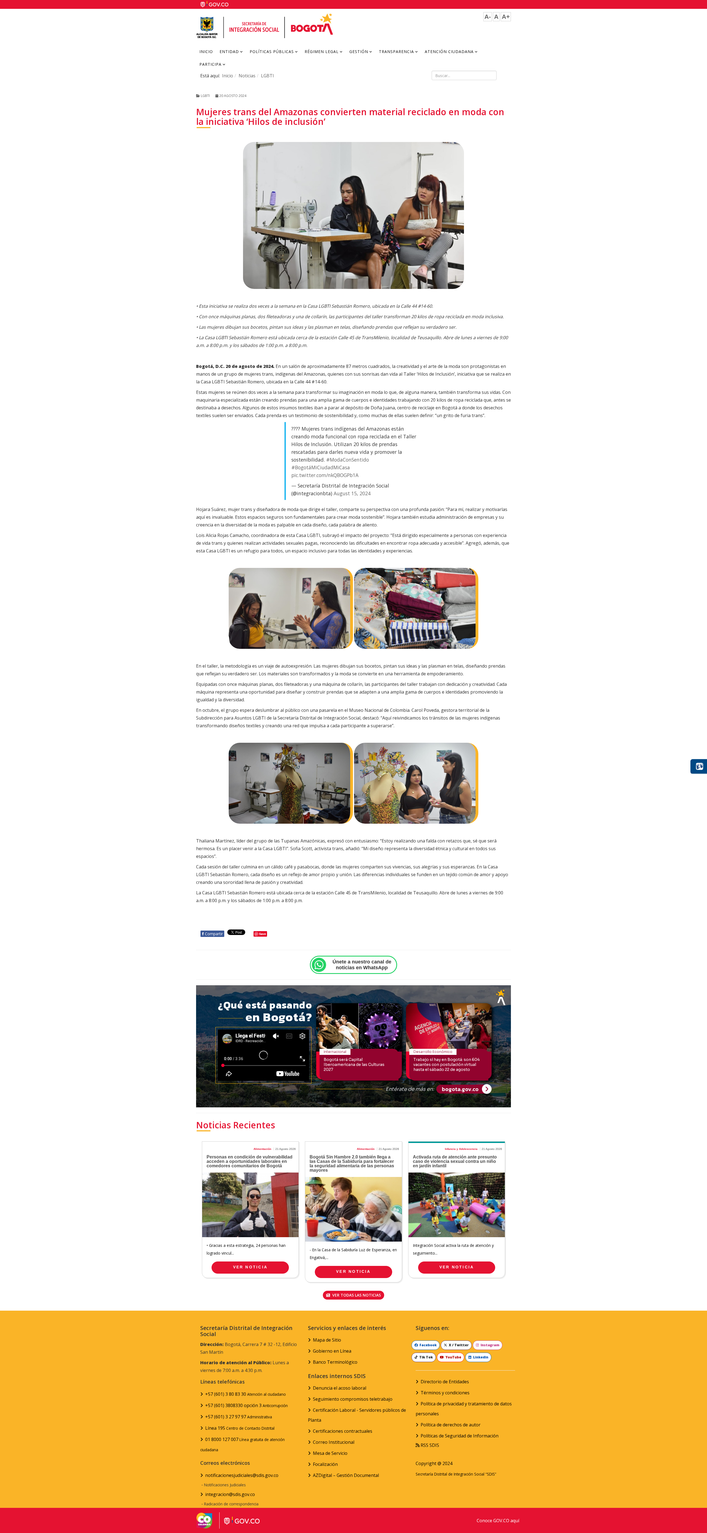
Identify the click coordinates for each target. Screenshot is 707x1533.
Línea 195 (240, 1428)
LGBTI (267, 76)
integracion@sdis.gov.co (230, 1494)
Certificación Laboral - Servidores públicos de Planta (357, 1415)
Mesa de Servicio (330, 1453)
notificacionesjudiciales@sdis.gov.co (241, 1475)
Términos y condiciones (445, 1393)
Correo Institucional (333, 1442)
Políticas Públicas (272, 51)
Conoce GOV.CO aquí (498, 1521)
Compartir (212, 933)
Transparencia (396, 51)
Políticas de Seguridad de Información (459, 1436)
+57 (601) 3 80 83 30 (245, 1394)
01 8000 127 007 (242, 1444)
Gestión (358, 51)
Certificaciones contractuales (342, 1431)
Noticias (247, 76)
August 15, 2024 (352, 493)
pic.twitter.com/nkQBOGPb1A (324, 475)
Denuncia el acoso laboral (339, 1388)
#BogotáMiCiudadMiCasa (320, 467)
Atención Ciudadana (449, 51)
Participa (210, 64)
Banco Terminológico (335, 1362)
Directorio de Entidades (445, 1382)
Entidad (229, 51)
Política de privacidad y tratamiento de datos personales (464, 1409)
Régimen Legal (322, 51)
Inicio (206, 51)
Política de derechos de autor (451, 1425)
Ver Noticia (250, 1267)
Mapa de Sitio (327, 1340)
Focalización (325, 1464)
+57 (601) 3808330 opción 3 (246, 1405)
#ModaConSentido (347, 459)
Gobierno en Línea (332, 1351)
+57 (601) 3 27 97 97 (238, 1417)
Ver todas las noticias (356, 1295)
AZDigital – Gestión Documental (346, 1475)
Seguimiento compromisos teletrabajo (352, 1399)
